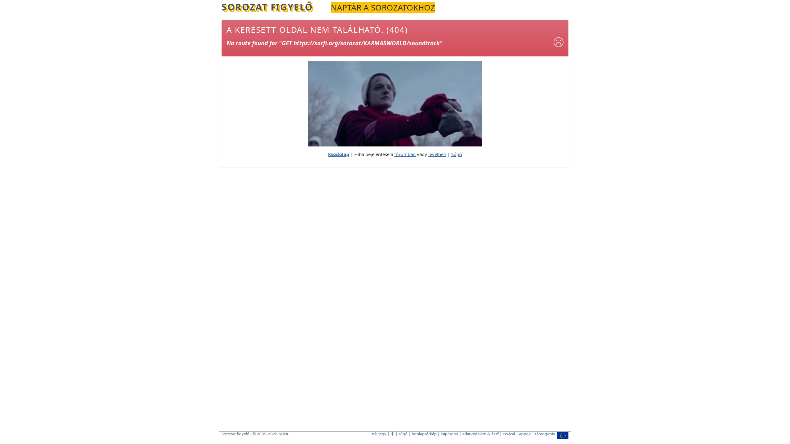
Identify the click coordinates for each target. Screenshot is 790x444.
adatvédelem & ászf (480, 434)
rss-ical (509, 434)
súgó (403, 434)
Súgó (456, 154)
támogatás (545, 434)
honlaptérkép (424, 434)
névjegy (379, 434)
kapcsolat (449, 434)
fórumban (405, 154)
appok (525, 434)
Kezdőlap (338, 154)
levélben (437, 154)
